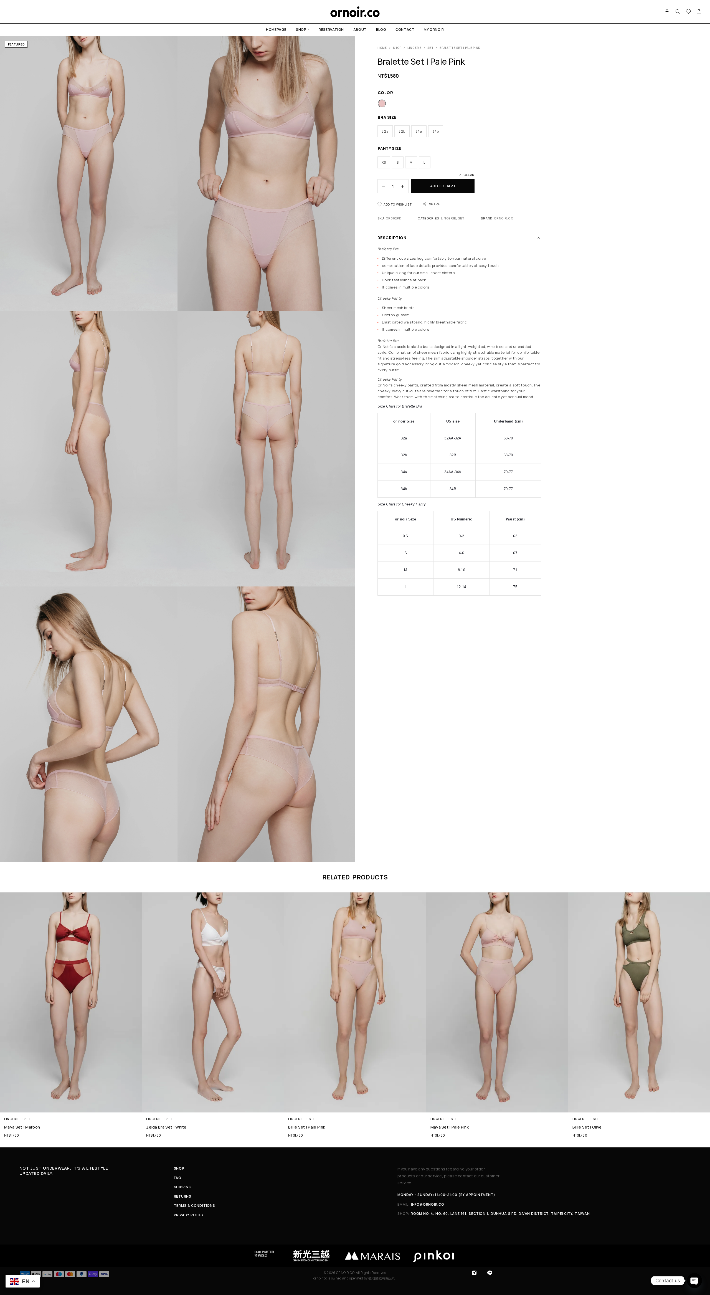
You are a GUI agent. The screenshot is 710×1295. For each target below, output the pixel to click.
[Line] (490, 1273)
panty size (389, 148)
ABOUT (360, 29)
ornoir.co (503, 218)
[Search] (678, 11)
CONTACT (404, 29)
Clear (469, 175)
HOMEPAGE (276, 29)
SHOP (301, 29)
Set (430, 48)
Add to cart (443, 186)
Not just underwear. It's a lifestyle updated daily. (63, 1170)
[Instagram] (474, 1273)
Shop (397, 48)
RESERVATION (331, 29)
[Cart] (699, 12)
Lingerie (414, 48)
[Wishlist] (688, 12)
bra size (387, 117)
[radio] (382, 103)
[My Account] (667, 11)
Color (385, 92)
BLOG (381, 29)
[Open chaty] (694, 1280)
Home (382, 48)
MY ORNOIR (434, 29)
